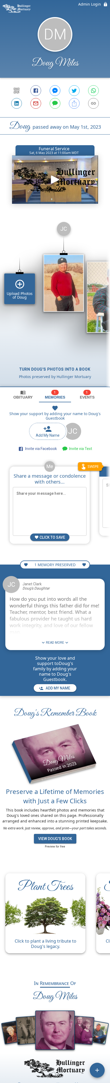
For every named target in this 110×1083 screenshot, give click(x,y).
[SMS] (55, 103)
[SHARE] (74, 103)
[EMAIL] (35, 103)
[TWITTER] (74, 90)
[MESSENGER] (55, 90)
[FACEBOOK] (35, 90)
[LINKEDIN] (16, 103)
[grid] (55, 302)
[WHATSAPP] (93, 90)
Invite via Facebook (40, 449)
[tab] (23, 394)
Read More (55, 642)
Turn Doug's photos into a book (55, 369)
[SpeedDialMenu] (97, 1070)
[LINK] (93, 103)
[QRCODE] (16, 90)
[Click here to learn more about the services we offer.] (55, 1069)
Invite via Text (80, 449)
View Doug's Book (55, 839)
